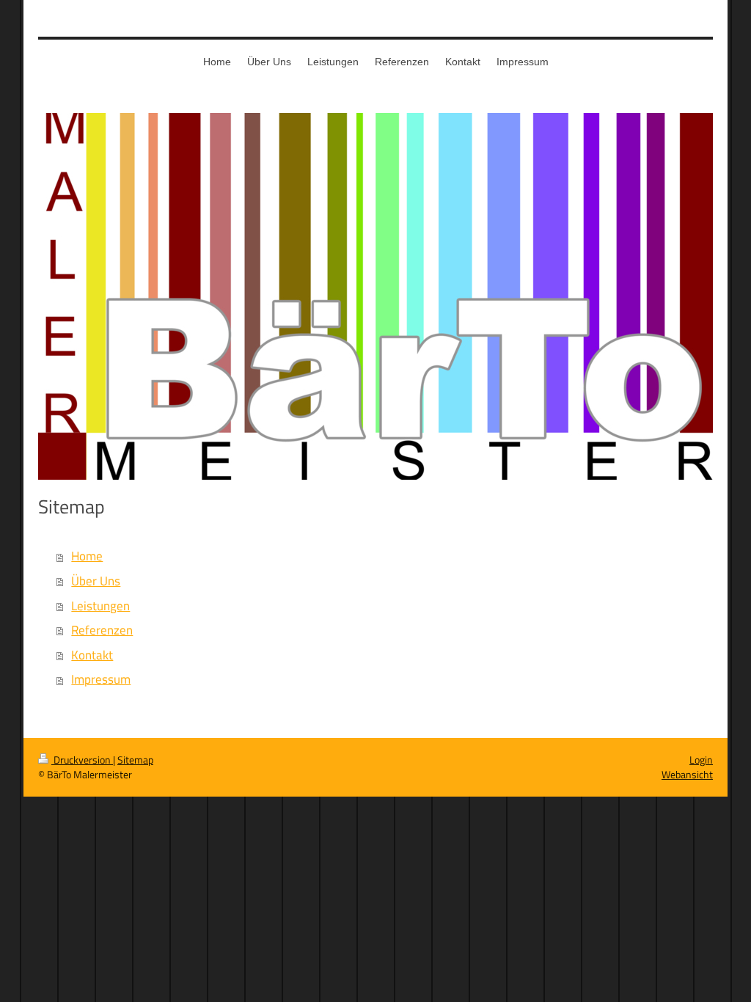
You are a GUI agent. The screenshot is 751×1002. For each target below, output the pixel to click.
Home (87, 556)
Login (701, 760)
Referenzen (102, 630)
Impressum (101, 679)
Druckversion (82, 760)
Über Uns (95, 580)
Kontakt (92, 655)
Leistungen (100, 605)
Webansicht (687, 775)
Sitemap (135, 760)
